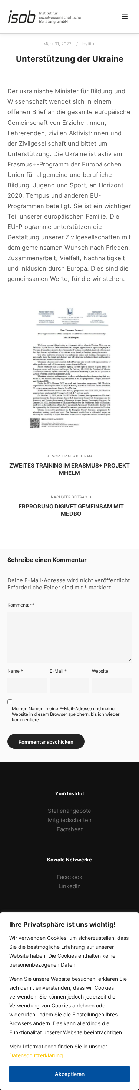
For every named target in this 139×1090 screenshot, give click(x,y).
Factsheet (70, 829)
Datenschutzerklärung (36, 1055)
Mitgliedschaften (70, 820)
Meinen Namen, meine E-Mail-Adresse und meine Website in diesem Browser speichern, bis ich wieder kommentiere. (65, 714)
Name (15, 671)
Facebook (69, 876)
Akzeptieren (70, 1074)
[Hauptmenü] (125, 17)
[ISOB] (44, 16)
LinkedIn (70, 886)
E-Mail (58, 671)
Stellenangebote (69, 810)
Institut (89, 43)
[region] (69, 1001)
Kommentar (20, 605)
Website (100, 671)
